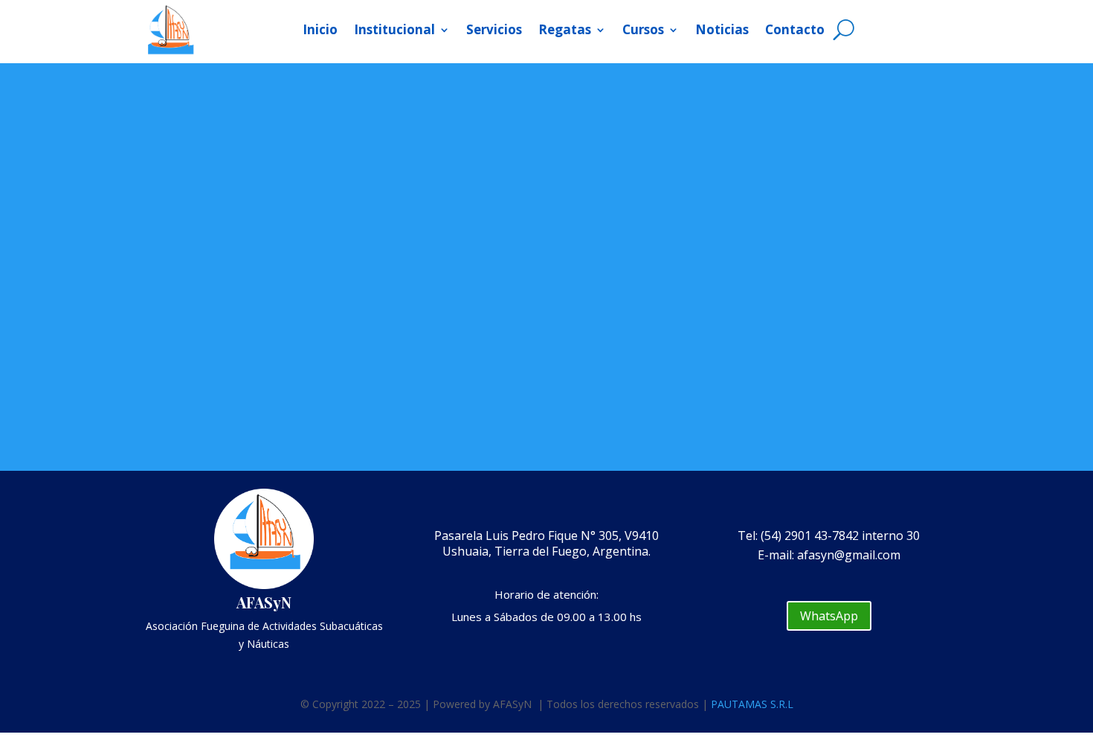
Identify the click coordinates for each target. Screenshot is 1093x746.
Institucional (394, 29)
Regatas (564, 29)
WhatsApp (829, 616)
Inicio (320, 29)
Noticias (722, 29)
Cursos (643, 29)
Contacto (795, 29)
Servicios (494, 29)
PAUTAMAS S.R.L (752, 704)
